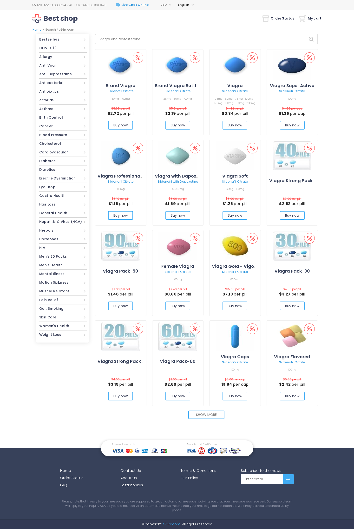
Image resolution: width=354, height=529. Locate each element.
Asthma (46, 108)
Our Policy (189, 477)
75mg (239, 99)
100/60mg (178, 189)
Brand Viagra (121, 85)
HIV (42, 247)
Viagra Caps (235, 357)
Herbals (46, 230)
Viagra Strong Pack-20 (123, 361)
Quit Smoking (51, 308)
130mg (229, 103)
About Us (128, 477)
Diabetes (47, 160)
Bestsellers (49, 39)
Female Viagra (177, 266)
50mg (115, 99)
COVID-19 (48, 48)
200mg (251, 103)
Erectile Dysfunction (57, 178)
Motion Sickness (54, 282)
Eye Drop (47, 187)
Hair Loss (47, 204)
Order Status (282, 18)
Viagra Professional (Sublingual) (134, 176)
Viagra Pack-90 (120, 271)
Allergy (45, 56)
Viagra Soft (235, 176)
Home (37, 29)
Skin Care (47, 317)
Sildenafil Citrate (121, 91)
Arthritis (46, 100)
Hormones (48, 239)
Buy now (120, 125)
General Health (53, 213)
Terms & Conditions (198, 470)
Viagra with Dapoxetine (181, 176)
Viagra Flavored (292, 357)
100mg (126, 99)
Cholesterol (50, 143)
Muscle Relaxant (54, 291)
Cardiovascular (53, 152)
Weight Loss (50, 334)
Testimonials (131, 485)
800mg (234, 279)
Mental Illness (52, 273)
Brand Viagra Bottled (178, 85)
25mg (167, 99)
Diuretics (47, 169)
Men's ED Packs (53, 256)
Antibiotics (49, 91)
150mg (240, 103)
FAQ (63, 485)
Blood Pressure (53, 134)
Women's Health (54, 325)
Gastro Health (52, 195)
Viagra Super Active (292, 85)
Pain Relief (48, 299)
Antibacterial (51, 82)
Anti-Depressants (55, 74)
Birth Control (51, 117)
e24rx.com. (171, 524)
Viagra (235, 85)
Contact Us (130, 470)
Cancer (46, 126)
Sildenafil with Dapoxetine (177, 181)
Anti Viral (47, 65)
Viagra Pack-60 (178, 361)
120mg (218, 103)
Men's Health (51, 265)
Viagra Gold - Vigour (235, 266)
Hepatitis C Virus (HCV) (60, 221)
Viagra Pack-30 (292, 271)
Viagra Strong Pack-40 (295, 181)
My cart (314, 18)
